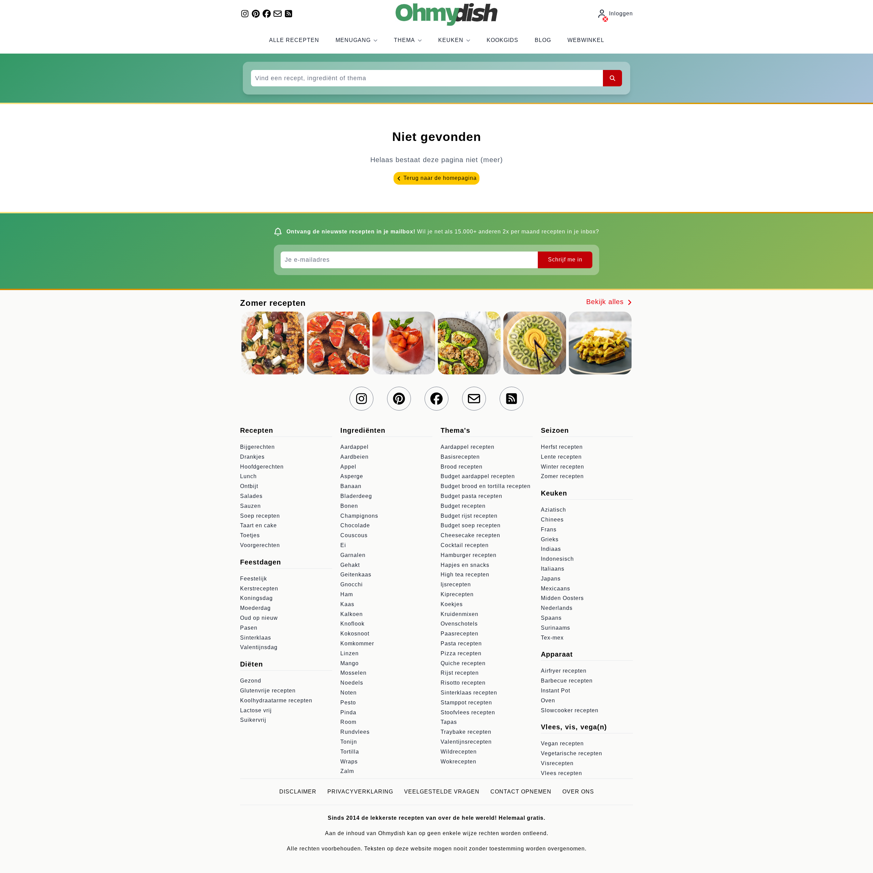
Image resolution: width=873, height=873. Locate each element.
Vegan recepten (562, 743)
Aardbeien (354, 457)
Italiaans (552, 569)
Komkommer (357, 643)
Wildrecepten (459, 752)
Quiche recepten (463, 663)
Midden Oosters (562, 598)
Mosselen (353, 673)
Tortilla (349, 752)
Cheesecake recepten (470, 535)
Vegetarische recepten (571, 753)
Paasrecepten (459, 633)
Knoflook (352, 624)
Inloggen (621, 13)
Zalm (347, 771)
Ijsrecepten (456, 584)
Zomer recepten (562, 476)
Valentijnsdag (259, 647)
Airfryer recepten (564, 671)
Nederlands (557, 608)
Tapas (449, 722)
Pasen (248, 628)
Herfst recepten (562, 447)
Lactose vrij (256, 710)
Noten (348, 693)
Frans (549, 529)
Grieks (550, 539)
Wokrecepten (458, 761)
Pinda (348, 712)
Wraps (349, 761)
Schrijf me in (565, 259)
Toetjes (250, 535)
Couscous (354, 535)
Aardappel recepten (467, 447)
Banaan (350, 486)
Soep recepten (260, 516)
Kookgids (502, 40)
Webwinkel (585, 40)
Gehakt (350, 565)
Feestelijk (253, 579)
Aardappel (354, 447)
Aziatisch (553, 510)
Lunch (248, 476)
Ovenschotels (459, 624)
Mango (349, 663)
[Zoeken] (612, 78)
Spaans (551, 618)
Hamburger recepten (469, 555)
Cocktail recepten (465, 545)
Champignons (359, 516)
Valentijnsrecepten (466, 742)
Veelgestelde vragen (441, 792)
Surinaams (555, 628)
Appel (348, 467)
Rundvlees (355, 732)
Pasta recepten (461, 643)
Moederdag (255, 608)
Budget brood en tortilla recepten (486, 486)
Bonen (349, 506)
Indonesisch (557, 559)
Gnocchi (351, 584)
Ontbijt (249, 486)
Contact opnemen (520, 792)
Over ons (578, 792)
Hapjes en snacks (465, 565)
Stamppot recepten (466, 702)
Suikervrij (253, 720)
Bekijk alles (606, 301)
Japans (551, 579)
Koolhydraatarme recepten (276, 700)
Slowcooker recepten (569, 710)
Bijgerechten (257, 447)
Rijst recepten (460, 673)
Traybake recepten (466, 732)
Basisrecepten (460, 457)
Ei (343, 545)
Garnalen (353, 555)
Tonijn (348, 742)
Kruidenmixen (459, 614)
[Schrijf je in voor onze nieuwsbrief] (277, 13)
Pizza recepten (461, 653)
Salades (251, 496)
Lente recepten (561, 457)
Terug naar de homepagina (439, 178)
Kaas (347, 604)
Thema (404, 40)
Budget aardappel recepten (478, 476)
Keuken (450, 40)
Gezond (250, 681)
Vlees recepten (561, 773)
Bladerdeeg (356, 496)
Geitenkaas (355, 574)
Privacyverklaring (360, 792)
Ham (346, 594)
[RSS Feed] (288, 13)
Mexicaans (555, 588)
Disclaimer (297, 792)
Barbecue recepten (567, 681)
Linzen (349, 653)
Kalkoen (351, 614)
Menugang (353, 40)
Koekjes (452, 604)
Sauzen (250, 506)
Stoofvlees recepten (468, 712)
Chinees (552, 520)
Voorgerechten (260, 545)
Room (348, 722)
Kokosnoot (354, 633)
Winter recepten (562, 467)
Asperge (351, 476)
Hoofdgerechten (262, 467)
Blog (543, 40)
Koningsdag (256, 598)
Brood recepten (462, 467)
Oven (548, 700)
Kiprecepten (457, 594)
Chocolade (355, 525)
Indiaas (551, 549)
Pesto (348, 702)
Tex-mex (552, 638)
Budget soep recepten (471, 525)
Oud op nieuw (259, 618)
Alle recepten (294, 40)
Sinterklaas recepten (469, 693)
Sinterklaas (255, 638)
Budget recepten (463, 506)
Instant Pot (555, 690)
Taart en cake (258, 525)
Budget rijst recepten (469, 516)
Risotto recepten (463, 683)
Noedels (351, 683)
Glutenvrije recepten (268, 690)
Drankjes (252, 457)
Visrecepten (557, 763)
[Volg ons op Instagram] (245, 13)
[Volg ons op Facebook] (266, 13)
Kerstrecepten (259, 588)
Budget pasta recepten (471, 496)
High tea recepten (465, 574)
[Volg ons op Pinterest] (256, 13)
